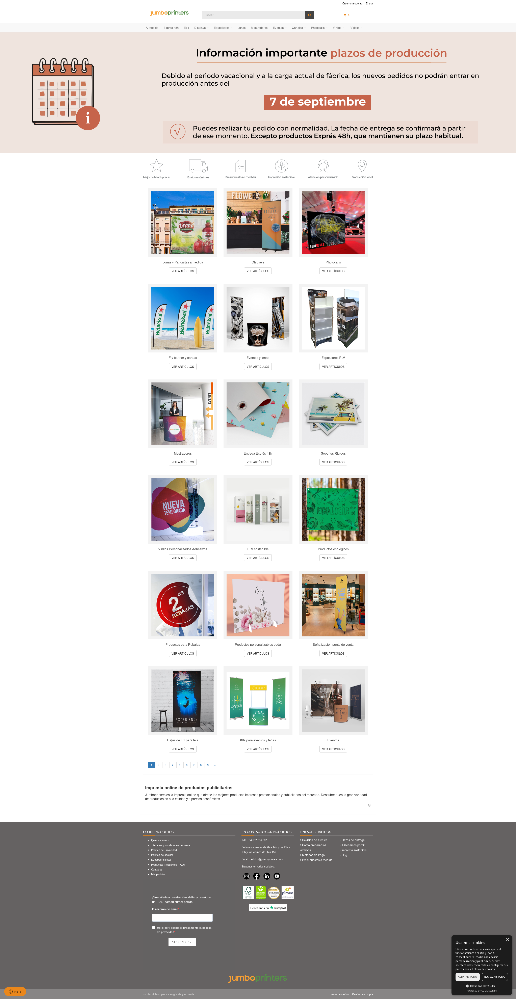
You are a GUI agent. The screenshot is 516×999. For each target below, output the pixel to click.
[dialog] (482, 965)
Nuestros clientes (161, 859)
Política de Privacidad (164, 850)
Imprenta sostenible (354, 850)
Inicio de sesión (340, 994)
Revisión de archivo (314, 840)
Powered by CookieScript (482, 990)
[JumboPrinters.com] (169, 13)
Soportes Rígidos (333, 453)
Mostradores (259, 27)
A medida (152, 27)
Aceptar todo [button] (467, 976)
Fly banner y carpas (183, 357)
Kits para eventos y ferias (258, 740)
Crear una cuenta (352, 3)
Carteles (298, 27)
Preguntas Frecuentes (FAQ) (168, 864)
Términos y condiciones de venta (170, 845)
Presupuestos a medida (317, 860)
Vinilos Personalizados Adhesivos (182, 549)
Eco (186, 27)
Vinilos (337, 27)
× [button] (507, 939)
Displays (200, 27)
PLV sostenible (258, 549)
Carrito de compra (362, 994)
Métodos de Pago (313, 855)
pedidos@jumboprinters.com (266, 859)
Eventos (279, 27)
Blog (344, 855)
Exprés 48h (171, 27)
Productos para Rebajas (182, 644)
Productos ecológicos (333, 549)
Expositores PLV (333, 357)
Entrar (369, 3)
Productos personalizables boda (258, 644)
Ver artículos (183, 271)
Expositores (222, 27)
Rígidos (355, 27)
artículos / (360, 15)
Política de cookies (162, 854)
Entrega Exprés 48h (258, 453)
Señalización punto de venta (333, 644)
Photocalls (318, 27)
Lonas (242, 27)
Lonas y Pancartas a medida (182, 262)
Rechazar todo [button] (494, 976)
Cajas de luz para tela (182, 740)
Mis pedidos (158, 874)
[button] (482, 985)
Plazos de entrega (353, 840)
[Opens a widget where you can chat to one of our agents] (15, 992)
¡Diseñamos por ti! (353, 845)
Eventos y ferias (258, 357)
